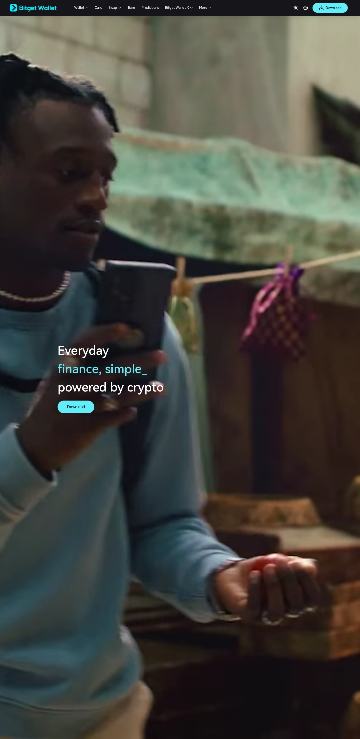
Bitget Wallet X (177, 8)
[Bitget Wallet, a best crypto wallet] (39, 7)
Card (98, 8)
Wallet (79, 8)
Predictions (150, 8)
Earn (131, 8)
